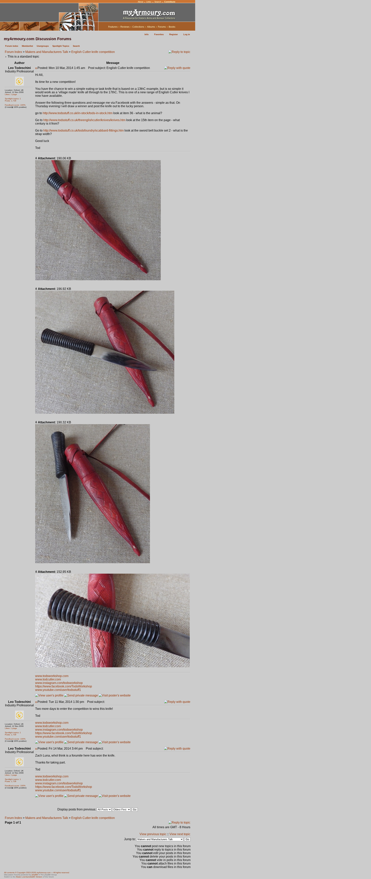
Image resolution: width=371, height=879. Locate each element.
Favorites (159, 34)
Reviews (125, 26)
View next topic (179, 834)
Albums (151, 26)
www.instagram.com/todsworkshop (59, 683)
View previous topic (153, 834)
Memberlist (27, 46)
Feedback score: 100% (15, 105)
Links (149, 2)
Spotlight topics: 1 (13, 99)
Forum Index (13, 52)
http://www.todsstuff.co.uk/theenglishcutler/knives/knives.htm (84, 120)
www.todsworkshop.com (51, 676)
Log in (186, 34)
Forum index (11, 46)
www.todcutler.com (48, 679)
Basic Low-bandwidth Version (29, 877)
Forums (161, 26)
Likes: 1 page (11, 94)
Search (158, 2)
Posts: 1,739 (10, 101)
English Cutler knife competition (93, 52)
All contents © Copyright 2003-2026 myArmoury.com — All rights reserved (36, 872)
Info (147, 34)
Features (113, 26)
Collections (138, 26)
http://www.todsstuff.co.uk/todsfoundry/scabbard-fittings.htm (83, 130)
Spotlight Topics (60, 46)
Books (172, 26)
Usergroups (43, 46)
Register (173, 34)
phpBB (35, 875)
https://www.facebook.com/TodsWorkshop (63, 686)
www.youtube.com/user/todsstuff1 (58, 689)
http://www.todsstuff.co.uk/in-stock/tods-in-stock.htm (77, 113)
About (140, 2)
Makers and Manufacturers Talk (46, 52)
